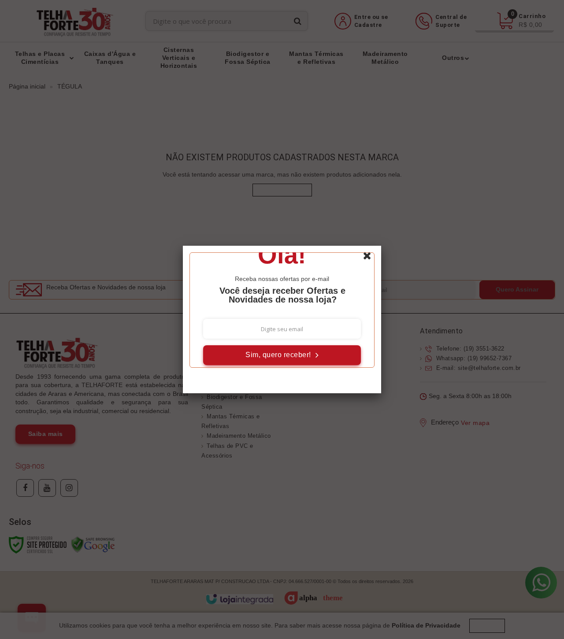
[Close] (371, 258)
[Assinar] (282, 355)
